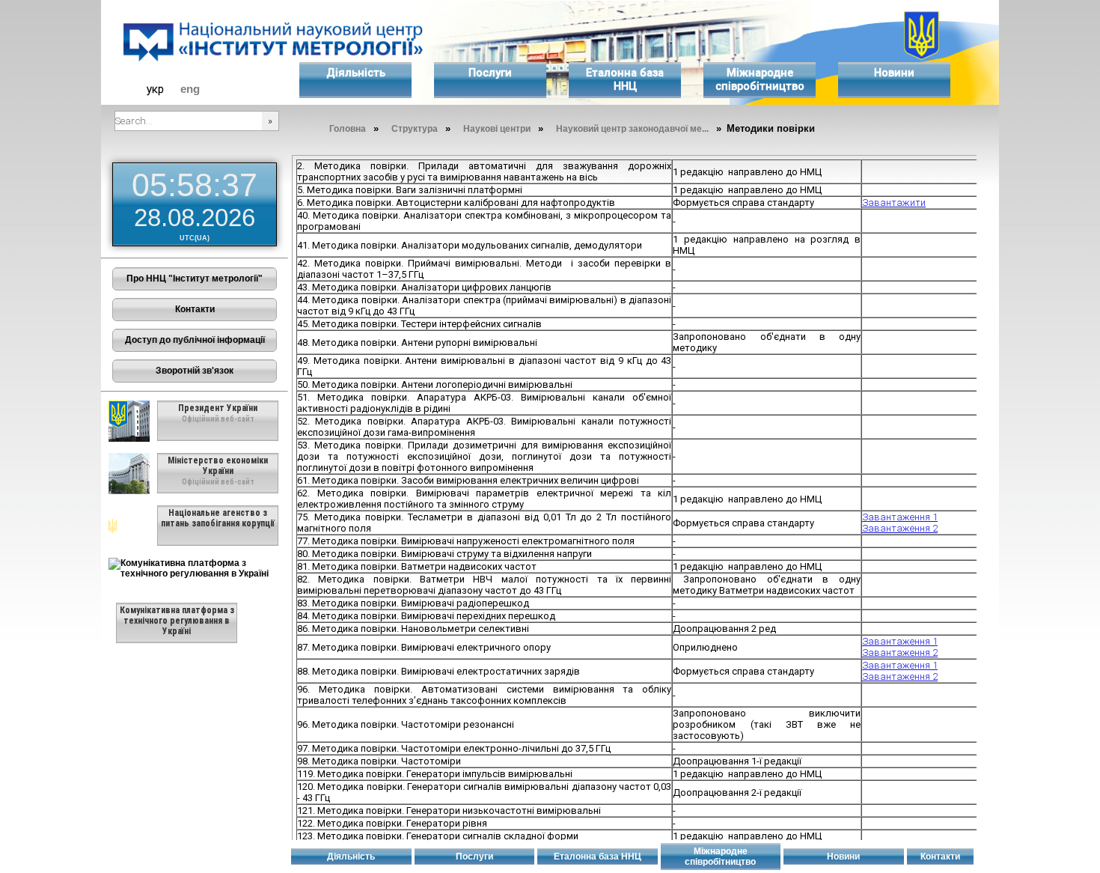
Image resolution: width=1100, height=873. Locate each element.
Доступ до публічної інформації (195, 340)
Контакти (195, 309)
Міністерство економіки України (218, 465)
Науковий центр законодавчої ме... (632, 129)
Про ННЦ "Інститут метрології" (194, 278)
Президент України (217, 408)
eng (190, 89)
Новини (894, 72)
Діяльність (355, 72)
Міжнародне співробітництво (759, 79)
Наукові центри (497, 129)
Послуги (490, 72)
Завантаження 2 (900, 528)
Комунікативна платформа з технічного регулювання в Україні (177, 620)
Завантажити (894, 202)
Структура (414, 129)
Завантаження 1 (900, 517)
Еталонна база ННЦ (625, 79)
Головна (347, 129)
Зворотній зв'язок (194, 370)
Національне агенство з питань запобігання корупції (218, 518)
